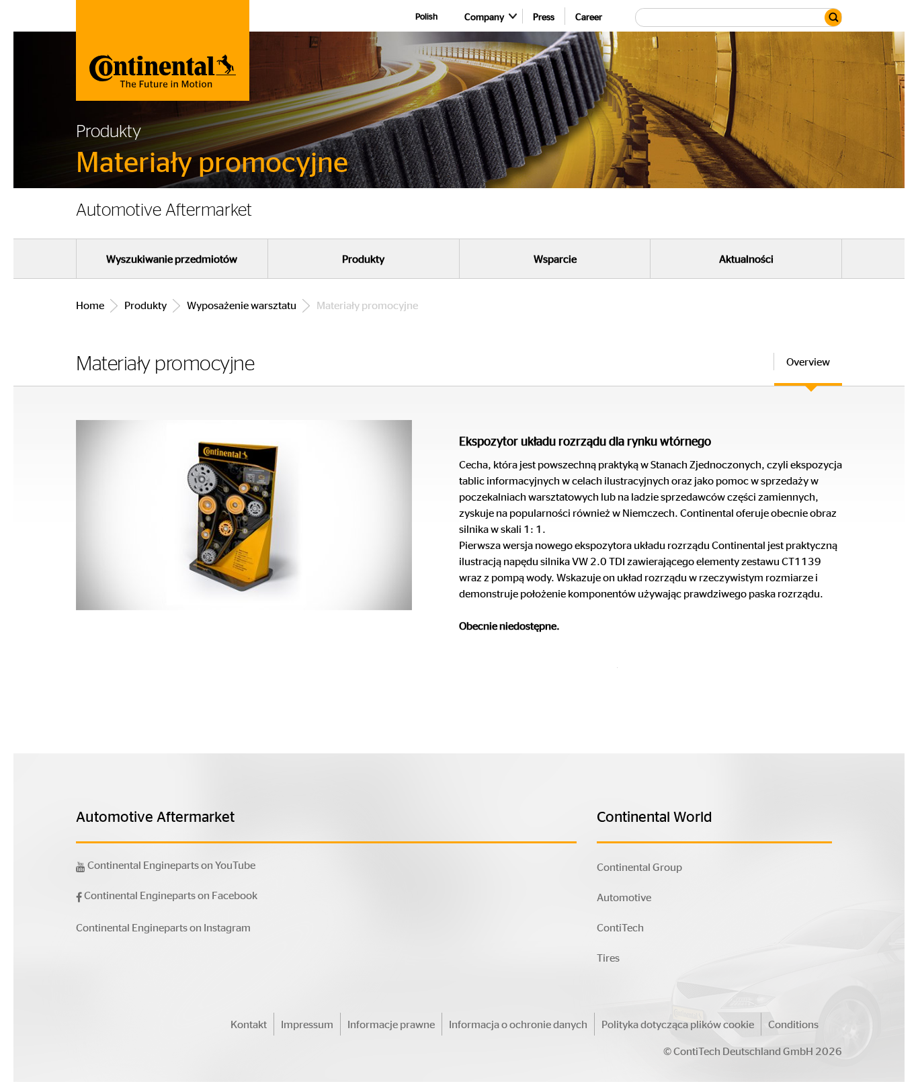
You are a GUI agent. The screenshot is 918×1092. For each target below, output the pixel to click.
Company (484, 16)
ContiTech (620, 927)
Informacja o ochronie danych (518, 1024)
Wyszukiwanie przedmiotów (171, 259)
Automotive (624, 897)
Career (588, 16)
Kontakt (249, 1024)
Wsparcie (555, 259)
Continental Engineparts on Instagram (163, 927)
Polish (426, 16)
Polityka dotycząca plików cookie (677, 1024)
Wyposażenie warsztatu (241, 305)
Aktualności (746, 259)
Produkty (363, 259)
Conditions (793, 1024)
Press (543, 16)
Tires (608, 957)
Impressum (307, 1024)
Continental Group (639, 866)
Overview (808, 361)
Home (90, 305)
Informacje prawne (391, 1024)
